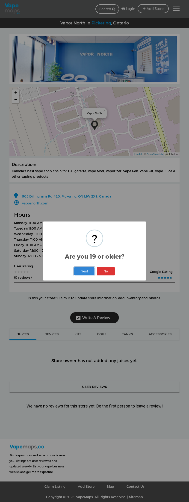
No (105, 271)
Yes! (84, 271)
